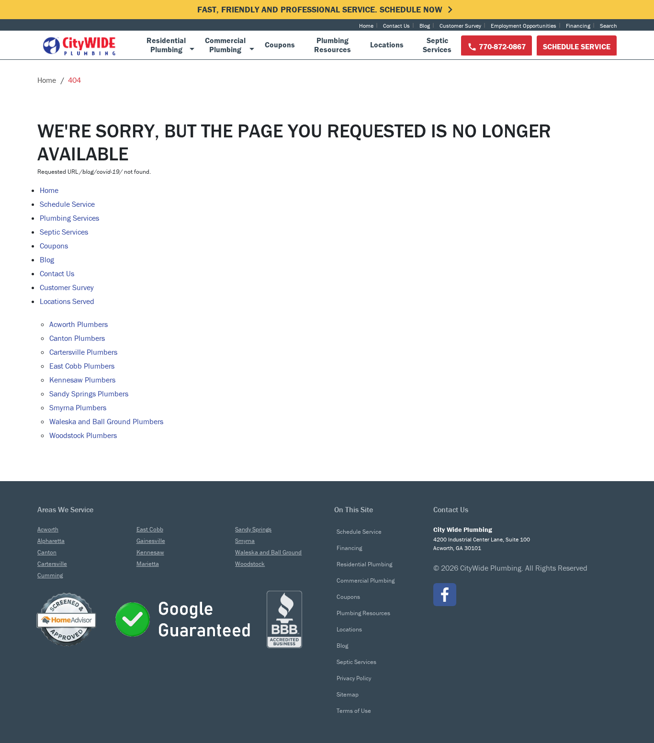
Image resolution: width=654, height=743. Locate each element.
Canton (46, 552)
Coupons (54, 245)
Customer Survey (460, 25)
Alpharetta (51, 541)
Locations (349, 629)
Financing (578, 25)
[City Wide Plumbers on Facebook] (444, 594)
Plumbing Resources (363, 613)
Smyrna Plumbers (77, 407)
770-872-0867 (501, 46)
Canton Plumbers (77, 338)
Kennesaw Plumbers (82, 379)
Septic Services (64, 231)
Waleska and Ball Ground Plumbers (106, 421)
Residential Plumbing (364, 564)
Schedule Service (576, 46)
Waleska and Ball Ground (268, 552)
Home (366, 25)
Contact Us (396, 25)
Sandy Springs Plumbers (88, 393)
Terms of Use (354, 711)
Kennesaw (150, 552)
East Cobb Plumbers (81, 366)
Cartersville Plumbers (83, 352)
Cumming (50, 575)
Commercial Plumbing (366, 580)
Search (608, 25)
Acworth (47, 529)
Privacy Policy (354, 678)
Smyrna (245, 541)
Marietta (147, 564)
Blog (424, 25)
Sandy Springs (253, 529)
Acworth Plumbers (78, 324)
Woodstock (250, 564)
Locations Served (67, 301)
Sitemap (348, 694)
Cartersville (52, 564)
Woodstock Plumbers (83, 435)
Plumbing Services (69, 218)
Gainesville (150, 541)
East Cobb (149, 529)
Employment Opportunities (523, 25)
